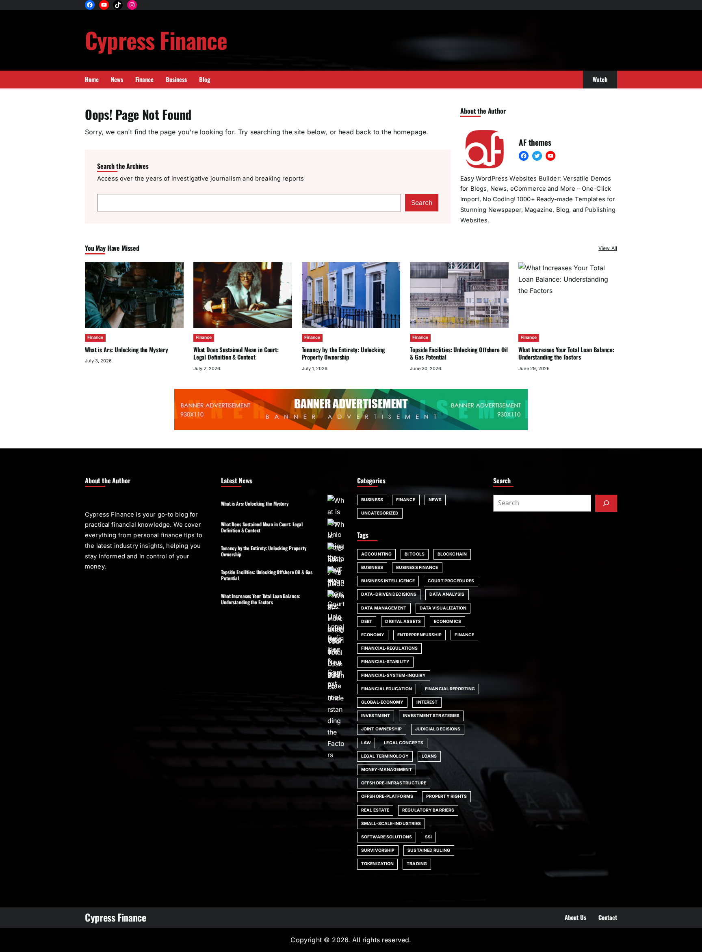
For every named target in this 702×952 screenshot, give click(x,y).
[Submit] (606, 503)
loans (429, 756)
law (366, 742)
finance (464, 635)
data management (384, 608)
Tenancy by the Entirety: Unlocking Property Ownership (343, 353)
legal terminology (385, 756)
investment (375, 715)
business (372, 567)
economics (447, 621)
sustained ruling (428, 850)
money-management (386, 769)
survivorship (377, 850)
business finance (417, 567)
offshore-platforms (387, 796)
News (435, 499)
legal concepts (403, 742)
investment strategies (431, 715)
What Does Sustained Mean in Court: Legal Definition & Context (236, 353)
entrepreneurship (419, 635)
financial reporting (450, 688)
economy (372, 635)
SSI (428, 837)
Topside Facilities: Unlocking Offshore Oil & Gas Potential (459, 353)
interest (427, 702)
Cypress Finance (156, 39)
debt (366, 621)
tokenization (377, 863)
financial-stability (385, 661)
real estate (375, 810)
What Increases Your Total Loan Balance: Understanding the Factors (260, 598)
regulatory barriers (428, 810)
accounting (376, 554)
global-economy (382, 702)
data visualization (443, 608)
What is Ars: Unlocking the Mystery (126, 349)
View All (607, 248)
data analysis (446, 594)
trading (417, 863)
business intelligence (388, 581)
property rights (446, 796)
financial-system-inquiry (393, 675)
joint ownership (381, 729)
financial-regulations (389, 648)
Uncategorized (380, 513)
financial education (386, 688)
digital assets (402, 621)
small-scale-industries (391, 823)
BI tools (415, 554)
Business (372, 499)
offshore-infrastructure (393, 783)
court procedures (451, 581)
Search (421, 202)
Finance (95, 337)
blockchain (452, 554)
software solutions (386, 837)
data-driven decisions (388, 594)
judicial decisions (438, 729)
